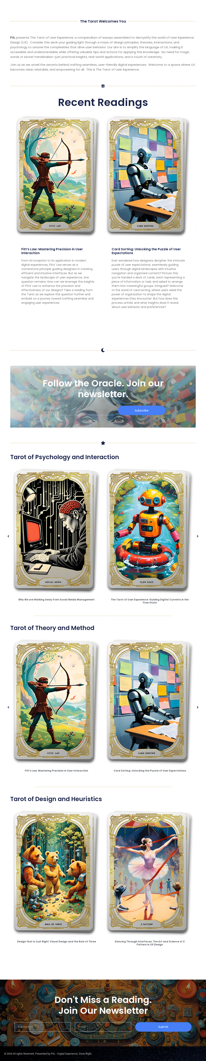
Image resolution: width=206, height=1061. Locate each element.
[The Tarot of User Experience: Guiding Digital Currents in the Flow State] (150, 530)
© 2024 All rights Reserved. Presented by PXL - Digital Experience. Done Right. (48, 1053)
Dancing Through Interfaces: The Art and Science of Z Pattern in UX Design (150, 943)
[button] (8, 536)
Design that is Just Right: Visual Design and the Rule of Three (56, 941)
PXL (12, 37)
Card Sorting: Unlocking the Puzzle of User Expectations (146, 251)
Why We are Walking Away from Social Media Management (56, 599)
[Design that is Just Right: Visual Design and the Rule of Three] (56, 872)
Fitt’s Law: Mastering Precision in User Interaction (52, 251)
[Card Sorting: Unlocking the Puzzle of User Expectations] (148, 176)
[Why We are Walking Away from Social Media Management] (56, 530)
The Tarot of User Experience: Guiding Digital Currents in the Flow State (150, 601)
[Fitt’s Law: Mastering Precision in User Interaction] (58, 176)
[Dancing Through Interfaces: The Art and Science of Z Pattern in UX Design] (150, 872)
